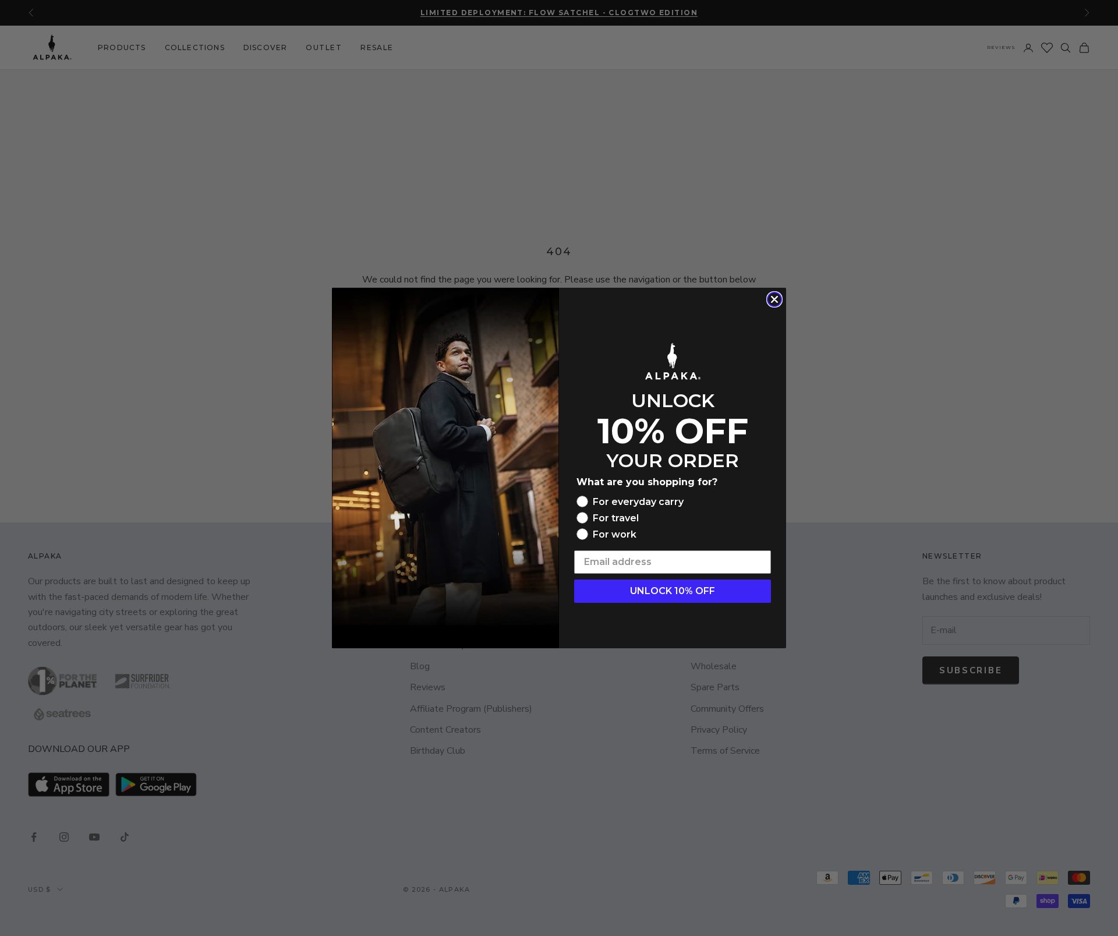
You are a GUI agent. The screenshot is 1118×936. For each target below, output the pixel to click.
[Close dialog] (774, 299)
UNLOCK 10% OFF (672, 590)
